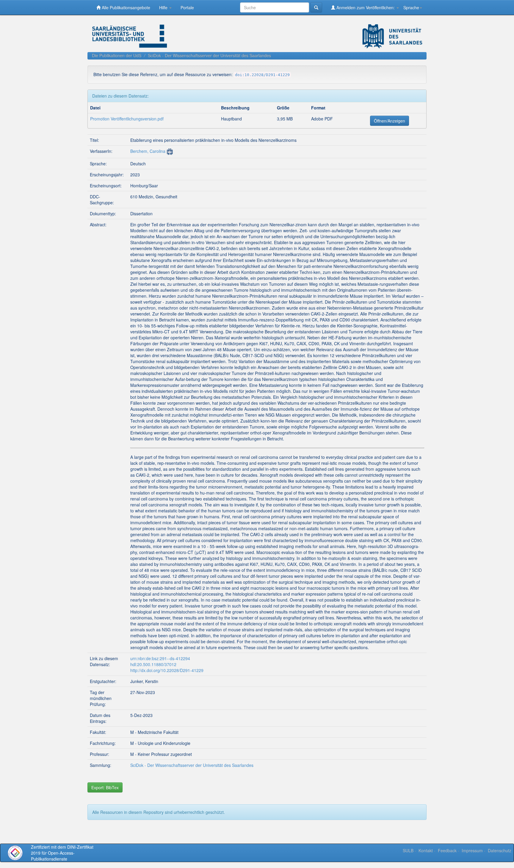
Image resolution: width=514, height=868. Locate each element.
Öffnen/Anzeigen (389, 121)
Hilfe (164, 7)
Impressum (472, 850)
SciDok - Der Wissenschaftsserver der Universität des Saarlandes (209, 55)
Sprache (411, 7)
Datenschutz (499, 850)
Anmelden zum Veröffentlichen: (365, 7)
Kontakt (426, 850)
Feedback (447, 850)
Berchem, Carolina (147, 151)
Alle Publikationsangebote (125, 7)
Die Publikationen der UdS (116, 55)
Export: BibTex (105, 787)
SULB (408, 850)
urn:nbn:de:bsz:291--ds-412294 (160, 658)
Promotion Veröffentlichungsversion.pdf (127, 119)
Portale (187, 7)
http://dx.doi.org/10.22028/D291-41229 (166, 670)
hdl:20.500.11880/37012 (153, 664)
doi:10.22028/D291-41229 (262, 75)
